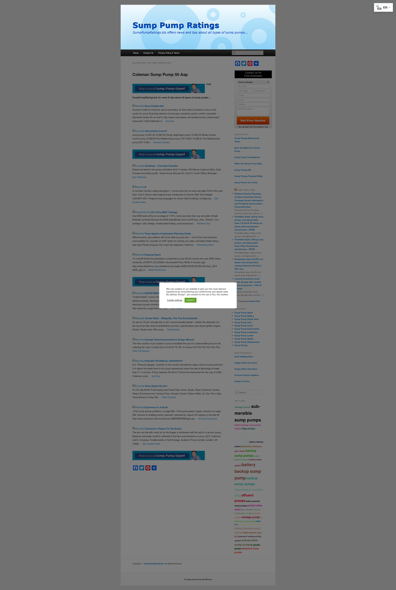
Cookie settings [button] (174, 300)
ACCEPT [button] (190, 300)
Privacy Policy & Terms (168, 52)
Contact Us (148, 52)
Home (135, 52)
